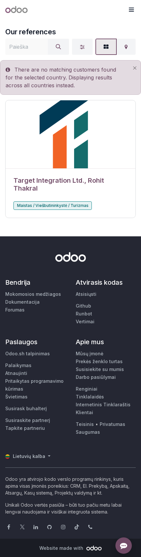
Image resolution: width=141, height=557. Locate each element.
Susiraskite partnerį (27, 420)
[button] (131, 10)
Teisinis (85, 424)
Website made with (62, 548)
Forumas (15, 309)
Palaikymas (18, 365)
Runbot (84, 313)
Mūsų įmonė (89, 353)
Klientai (84, 412)
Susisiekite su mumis (100, 369)
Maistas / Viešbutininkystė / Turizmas (53, 205)
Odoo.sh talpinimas (27, 353)
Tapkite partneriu (25, 428)
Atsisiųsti (86, 294)
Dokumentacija (22, 302)
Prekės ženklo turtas (99, 361)
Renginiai (86, 389)
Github (83, 306)
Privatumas (112, 424)
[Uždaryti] (135, 67)
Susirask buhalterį (26, 408)
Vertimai (85, 321)
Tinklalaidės (90, 396)
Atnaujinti (16, 373)
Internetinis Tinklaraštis (103, 404)
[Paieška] (58, 47)
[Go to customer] (70, 134)
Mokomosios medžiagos (33, 294)
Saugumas (88, 432)
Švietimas (16, 396)
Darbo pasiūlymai (96, 377)
